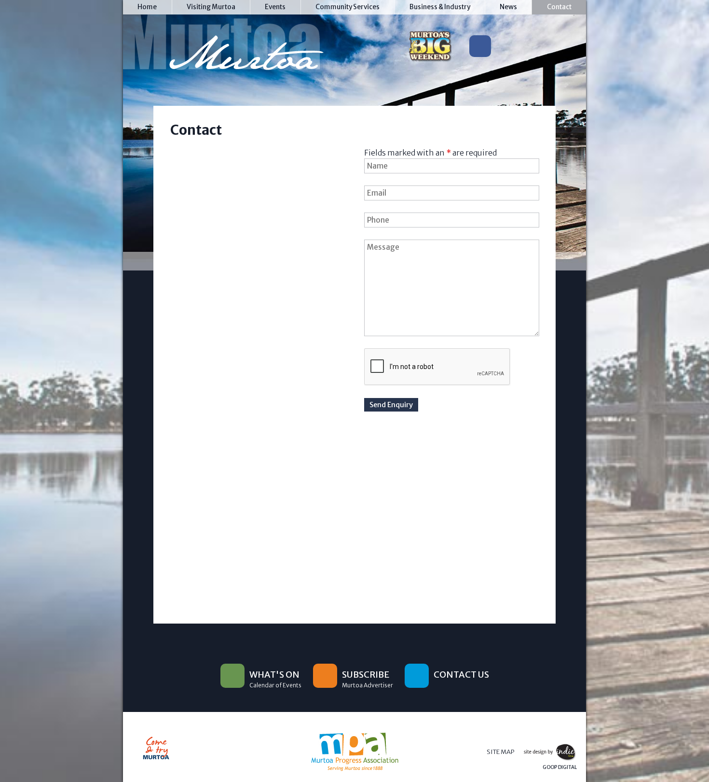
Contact (559, 7)
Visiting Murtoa (211, 7)
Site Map (500, 752)
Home (147, 7)
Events (275, 7)
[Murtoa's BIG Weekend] (429, 48)
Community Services (347, 7)
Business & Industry (439, 7)
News (508, 7)
